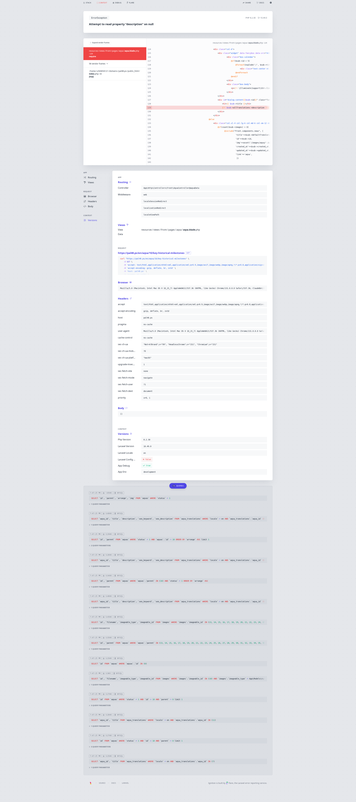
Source (102, 783)
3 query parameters (101, 705)
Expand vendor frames (101, 42)
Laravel (125, 783)
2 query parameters (101, 545)
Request (87, 191)
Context (87, 215)
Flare (231, 783)
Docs (113, 783)
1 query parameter (100, 504)
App (85, 172)
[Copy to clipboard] (263, 188)
